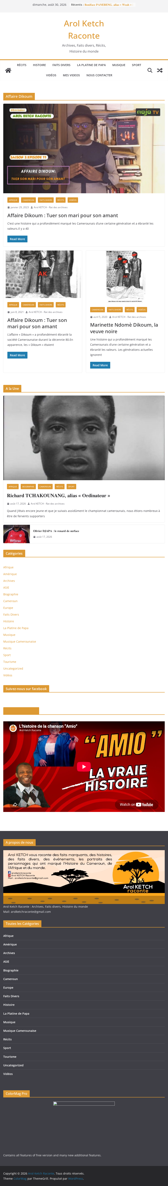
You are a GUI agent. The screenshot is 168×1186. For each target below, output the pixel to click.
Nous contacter (99, 75)
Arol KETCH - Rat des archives (51, 207)
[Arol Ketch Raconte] (8, 70)
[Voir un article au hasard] (160, 70)
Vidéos (51, 75)
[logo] (84, 853)
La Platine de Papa (91, 65)
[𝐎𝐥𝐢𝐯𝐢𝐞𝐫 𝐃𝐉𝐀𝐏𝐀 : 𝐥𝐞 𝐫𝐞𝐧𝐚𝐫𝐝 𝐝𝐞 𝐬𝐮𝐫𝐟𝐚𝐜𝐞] (16, 534)
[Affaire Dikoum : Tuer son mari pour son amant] (84, 148)
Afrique (13, 200)
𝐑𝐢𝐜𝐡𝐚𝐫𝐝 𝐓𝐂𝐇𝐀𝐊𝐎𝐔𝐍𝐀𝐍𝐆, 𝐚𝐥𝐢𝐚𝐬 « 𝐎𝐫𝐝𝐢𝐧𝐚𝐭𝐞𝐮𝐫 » (58, 495)
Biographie (28, 486)
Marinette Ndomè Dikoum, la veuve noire (124, 327)
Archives (9, 581)
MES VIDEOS (71, 75)
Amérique (10, 574)
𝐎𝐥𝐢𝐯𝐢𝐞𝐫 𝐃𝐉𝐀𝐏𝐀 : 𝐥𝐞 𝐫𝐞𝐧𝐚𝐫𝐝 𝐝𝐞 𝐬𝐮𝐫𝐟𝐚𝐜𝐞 (56, 531)
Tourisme (9, 662)
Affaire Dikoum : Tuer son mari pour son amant (62, 215)
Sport (136, 65)
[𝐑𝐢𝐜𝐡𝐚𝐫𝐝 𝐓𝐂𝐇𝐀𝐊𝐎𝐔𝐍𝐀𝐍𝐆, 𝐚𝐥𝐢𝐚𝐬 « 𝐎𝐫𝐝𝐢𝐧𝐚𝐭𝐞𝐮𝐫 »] (84, 438)
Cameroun (28, 200)
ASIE (6, 587)
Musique (118, 65)
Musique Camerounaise (19, 641)
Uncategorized (13, 668)
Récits (21, 65)
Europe (8, 608)
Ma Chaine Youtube (21, 711)
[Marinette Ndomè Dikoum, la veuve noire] (125, 277)
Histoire (39, 65)
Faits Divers (61, 65)
